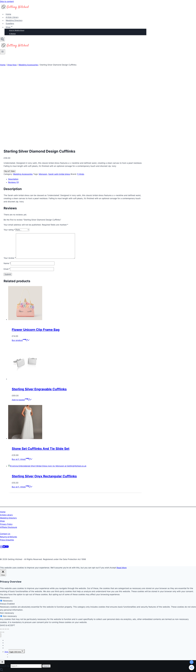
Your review (10, 258)
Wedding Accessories (23, 174)
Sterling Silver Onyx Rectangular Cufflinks (44, 476)
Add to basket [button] (18, 400)
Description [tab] (13, 179)
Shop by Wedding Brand (16, 30)
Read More (122, 568)
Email (7, 269)
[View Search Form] (2, 39)
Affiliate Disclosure (8, 527)
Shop (2, 521)
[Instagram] (1, 547)
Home (8, 14)
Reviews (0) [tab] (13, 182)
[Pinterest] (4, 547)
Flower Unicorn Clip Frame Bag (36, 330)
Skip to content (7, 1)
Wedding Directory (14, 20)
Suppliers (10, 23)
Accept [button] (113, 568)
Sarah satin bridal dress (59, 174)
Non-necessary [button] (7, 613)
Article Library (12, 17)
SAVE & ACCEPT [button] (7, 625)
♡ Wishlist (12, 34)
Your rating (9, 230)
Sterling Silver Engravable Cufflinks (39, 389)
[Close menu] (0, 635)
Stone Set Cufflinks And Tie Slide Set (40, 449)
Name (7, 263)
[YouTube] (7, 547)
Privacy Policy (6, 524)
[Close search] (2, 662)
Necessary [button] (5, 597)
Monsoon (43, 174)
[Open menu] (2, 51)
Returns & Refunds (8, 537)
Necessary (7, 601)
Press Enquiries (7, 540)
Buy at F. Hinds (10, 171)
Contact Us (5, 534)
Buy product (17, 340)
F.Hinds (80, 174)
